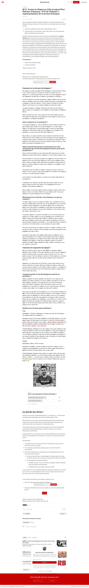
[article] (44, 545)
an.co (39, 205)
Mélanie (29, 546)
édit (35, 324)
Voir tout (25, 569)
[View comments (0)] (28, 19)
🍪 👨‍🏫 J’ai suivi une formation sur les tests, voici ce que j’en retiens (38, 541)
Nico (49, 322)
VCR (31, 313)
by (42, 324)
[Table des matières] (1, 294)
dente (32, 324)
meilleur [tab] (25, 537)
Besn (53, 322)
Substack (72, 586)
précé (29, 324)
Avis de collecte (22, 586)
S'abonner (76, 2)
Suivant (62, 513)
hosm (36, 205)
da (23, 324)
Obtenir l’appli (49, 586)
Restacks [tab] (32, 522)
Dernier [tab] (29, 537)
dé (58, 322)
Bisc (44, 324)
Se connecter (84, 2)
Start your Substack (41, 586)
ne (27, 324)
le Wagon (63, 91)
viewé (64, 322)
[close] (56, 547)
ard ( (56, 322)
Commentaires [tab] (26, 522)
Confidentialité (12, 586)
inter (62, 322)
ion (38, 324)
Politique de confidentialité (50, 567)
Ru (41, 324)
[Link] (21, 88)
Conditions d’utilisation (50, 565)
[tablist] (28, 522)
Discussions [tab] (34, 537)
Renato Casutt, (51, 43)
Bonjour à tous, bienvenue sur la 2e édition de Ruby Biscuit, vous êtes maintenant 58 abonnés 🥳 (37, 545)
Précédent (27, 513)
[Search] (68, 2)
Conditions (17, 586)
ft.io (36, 355)
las (51, 322)
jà (60, 322)
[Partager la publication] (71, 2)
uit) (47, 324)
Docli (33, 355)
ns (24, 324)
